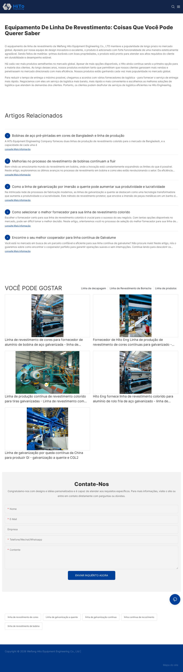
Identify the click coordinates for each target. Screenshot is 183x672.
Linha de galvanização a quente (62, 617)
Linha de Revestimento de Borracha (130, 288)
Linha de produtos (165, 288)
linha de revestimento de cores (23, 617)
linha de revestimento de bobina (23, 626)
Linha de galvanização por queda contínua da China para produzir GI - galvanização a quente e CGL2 (44, 455)
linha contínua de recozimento (139, 617)
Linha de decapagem (93, 288)
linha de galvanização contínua (101, 617)
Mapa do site (170, 664)
